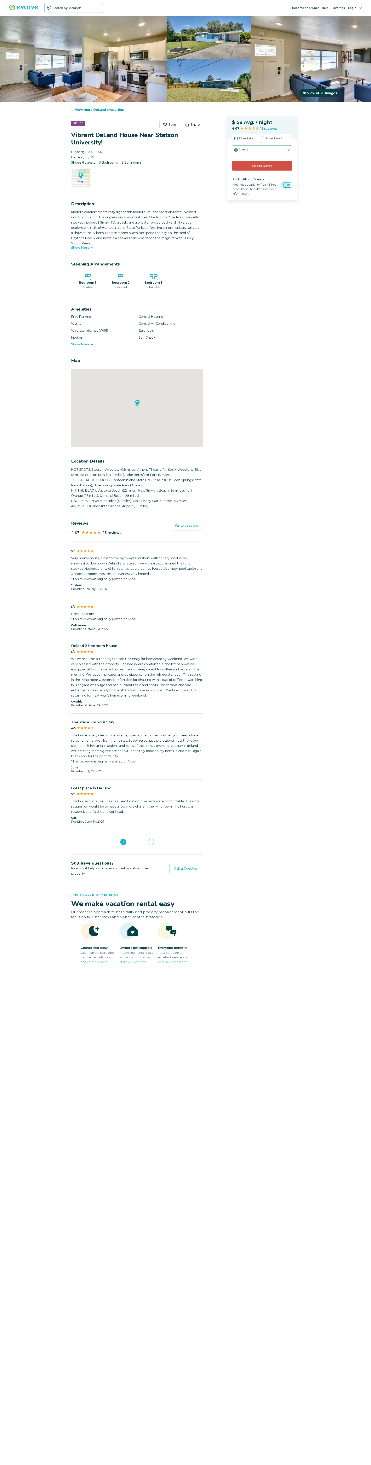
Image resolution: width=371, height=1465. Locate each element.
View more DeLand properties (99, 110)
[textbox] (73, 8)
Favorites (338, 8)
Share (195, 124)
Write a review (186, 526)
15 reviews (268, 129)
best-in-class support (173, 962)
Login (352, 8)
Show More (80, 247)
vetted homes (97, 962)
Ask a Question (186, 868)
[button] (262, 149)
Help (325, 8)
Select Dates (262, 166)
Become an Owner (305, 8)
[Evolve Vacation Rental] (23, 9)
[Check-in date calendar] (236, 139)
